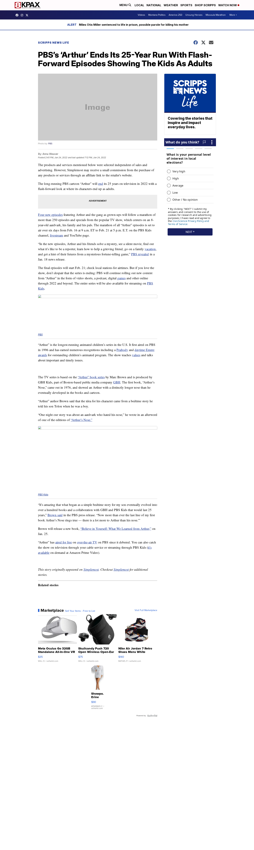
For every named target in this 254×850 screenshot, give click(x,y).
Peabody (122, 350)
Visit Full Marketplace (146, 610)
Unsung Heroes (194, 15)
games (121, 278)
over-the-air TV (87, 542)
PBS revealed (140, 254)
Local (139, 5)
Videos (141, 15)
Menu (123, 5)
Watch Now (228, 5)
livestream (56, 235)
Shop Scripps (205, 5)
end (100, 183)
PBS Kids (43, 494)
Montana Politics (157, 15)
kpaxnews (28, 15)
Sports (186, 5)
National (154, 5)
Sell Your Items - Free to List (80, 611)
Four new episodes (50, 214)
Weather (171, 5)
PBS (50, 143)
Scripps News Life (53, 42)
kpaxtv (18, 15)
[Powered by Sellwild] (152, 715)
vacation (150, 249)
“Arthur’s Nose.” (81, 420)
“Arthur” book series (91, 377)
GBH (116, 382)
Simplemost (91, 569)
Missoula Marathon (216, 15)
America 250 (175, 15)
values (136, 355)
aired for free (63, 542)
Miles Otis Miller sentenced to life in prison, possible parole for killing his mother (134, 24)
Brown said (55, 515)
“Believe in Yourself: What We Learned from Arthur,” (115, 528)
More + (233, 15)
